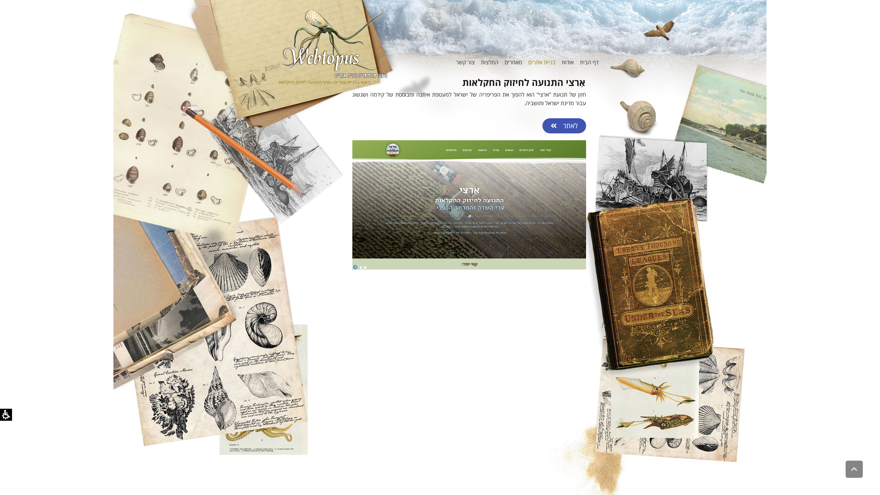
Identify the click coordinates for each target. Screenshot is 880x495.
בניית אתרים (345, 82)
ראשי (365, 82)
